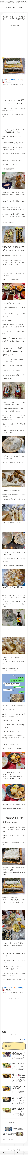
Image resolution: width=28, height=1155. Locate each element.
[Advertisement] (14, 41)
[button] (25, 571)
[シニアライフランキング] (6, 82)
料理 (5, 1031)
